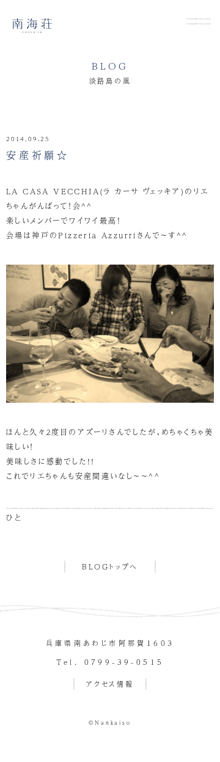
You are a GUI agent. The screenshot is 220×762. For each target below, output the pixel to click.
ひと (14, 517)
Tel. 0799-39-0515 (110, 662)
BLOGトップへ (110, 567)
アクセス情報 (110, 684)
